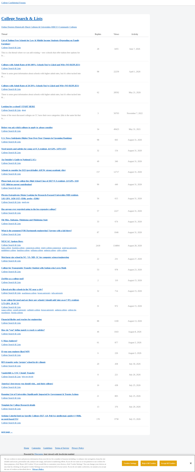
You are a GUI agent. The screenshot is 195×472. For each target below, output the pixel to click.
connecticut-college (33, 248)
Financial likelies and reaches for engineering (21, 319)
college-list (72, 310)
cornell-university (19, 310)
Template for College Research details (18, 405)
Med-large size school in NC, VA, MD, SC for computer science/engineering (35, 257)
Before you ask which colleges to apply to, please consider (27, 127)
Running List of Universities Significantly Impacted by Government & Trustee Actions (40, 394)
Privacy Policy (78, 448)
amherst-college (50, 250)
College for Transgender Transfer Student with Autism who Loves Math (33, 268)
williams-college (37, 250)
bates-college (6, 248)
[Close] (191, 463)
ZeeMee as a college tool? (12, 279)
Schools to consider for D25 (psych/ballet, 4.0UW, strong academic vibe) (33, 170)
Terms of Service (62, 448)
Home (26, 448)
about (24, 110)
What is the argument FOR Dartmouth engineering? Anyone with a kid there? (36, 230)
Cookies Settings (130, 463)
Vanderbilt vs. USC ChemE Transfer (18, 373)
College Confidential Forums (13, 3)
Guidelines (47, 448)
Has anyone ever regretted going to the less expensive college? (28, 209)
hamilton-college (23, 250)
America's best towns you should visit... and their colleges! (27, 384)
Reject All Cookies (149, 463)
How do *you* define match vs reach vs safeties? (23, 330)
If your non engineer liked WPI (15, 351)
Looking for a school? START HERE (18, 106)
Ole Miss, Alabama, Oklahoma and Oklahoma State (24, 220)
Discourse (38, 454)
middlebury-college (8, 250)
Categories (36, 448)
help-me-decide (27, 377)
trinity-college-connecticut (51, 248)
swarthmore (5, 313)
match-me (25, 202)
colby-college (62, 250)
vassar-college (6, 310)
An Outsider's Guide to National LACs (18, 159)
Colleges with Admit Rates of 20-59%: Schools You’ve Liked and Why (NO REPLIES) (40, 86)
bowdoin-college (18, 248)
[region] (97, 463)
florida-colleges (17, 313)
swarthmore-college (29, 293)
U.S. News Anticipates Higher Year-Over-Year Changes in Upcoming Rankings (36, 138)
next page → (7, 432)
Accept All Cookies (168, 463)
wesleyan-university (69, 248)
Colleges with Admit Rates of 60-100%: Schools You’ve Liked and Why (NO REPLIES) (40, 65)
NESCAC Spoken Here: (12, 241)
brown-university (44, 293)
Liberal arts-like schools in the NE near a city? (22, 289)
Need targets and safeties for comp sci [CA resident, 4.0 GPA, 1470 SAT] (33, 149)
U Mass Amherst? (9, 341)
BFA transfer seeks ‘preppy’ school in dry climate (23, 362)
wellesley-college (33, 310)
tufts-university (57, 293)
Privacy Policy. (38, 469)
